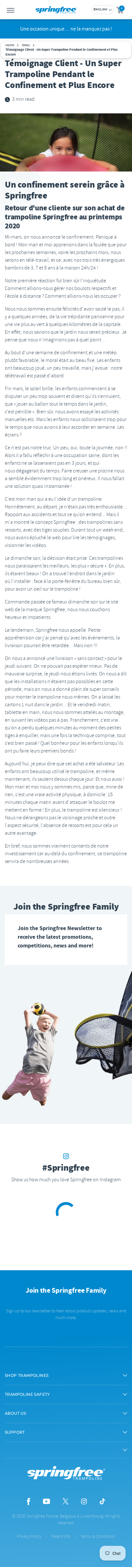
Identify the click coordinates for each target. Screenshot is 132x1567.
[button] (66, 1375)
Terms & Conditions (97, 1536)
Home (9, 45)
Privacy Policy (29, 1536)
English (101, 9)
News (26, 45)
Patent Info (60, 1536)
